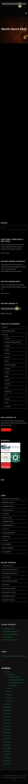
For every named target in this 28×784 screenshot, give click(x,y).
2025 (7, 704)
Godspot (4, 327)
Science (7, 380)
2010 (7, 751)
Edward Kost (9, 54)
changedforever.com (8, 506)
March (10, 701)
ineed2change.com (7, 525)
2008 (7, 758)
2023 (7, 710)
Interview (5, 334)
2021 (7, 717)
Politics (7, 372)
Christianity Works (7, 510)
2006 (7, 764)
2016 (7, 732)
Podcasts (7, 369)
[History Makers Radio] (14, 5)
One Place (5, 540)
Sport (6, 387)
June (10, 691)
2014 (7, 739)
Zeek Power (5, 585)
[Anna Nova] (15, 447)
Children (7, 346)
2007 (7, 761)
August (11, 674)
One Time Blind (6, 544)
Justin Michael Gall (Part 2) (10, 569)
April (10, 698)
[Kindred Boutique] (6, 457)
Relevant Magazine (8, 548)
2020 (7, 720)
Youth (7, 403)
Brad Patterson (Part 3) (9, 588)
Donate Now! (6, 430)
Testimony (8, 391)
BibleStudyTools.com (8, 502)
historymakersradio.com (12, 775)
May (10, 695)
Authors (7, 338)
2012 (7, 745)
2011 (7, 748)
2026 (7, 672)
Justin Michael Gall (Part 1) (10, 573)
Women (7, 399)
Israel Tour (5, 529)
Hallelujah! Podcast (7, 521)
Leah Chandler (10, 166)
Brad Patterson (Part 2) (9, 592)
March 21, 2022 (8, 57)
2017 (7, 729)
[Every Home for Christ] (15, 457)
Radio (6, 376)
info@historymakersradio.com (13, 271)
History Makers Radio (8, 331)
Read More (7, 90)
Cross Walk (5, 514)
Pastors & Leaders (10, 365)
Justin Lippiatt (6, 577)
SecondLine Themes (19, 777)
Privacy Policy (22, 775)
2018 (7, 726)
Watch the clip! (6, 313)
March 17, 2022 (8, 120)
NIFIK (6, 117)
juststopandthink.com (8, 533)
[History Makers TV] (11, 308)
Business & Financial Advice (13, 342)
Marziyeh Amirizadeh (8, 600)
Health (7, 350)
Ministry (7, 353)
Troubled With (6, 552)
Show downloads (7, 656)
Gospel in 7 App (7, 517)
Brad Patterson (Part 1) (9, 596)
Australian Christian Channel (10, 499)
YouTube (7, 406)
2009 (7, 754)
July (10, 688)
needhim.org (6, 536)
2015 (7, 735)
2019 (7, 723)
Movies (7, 357)
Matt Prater (17, 57)
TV (6, 395)
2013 (7, 742)
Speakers (8, 384)
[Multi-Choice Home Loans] (6, 447)
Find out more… (5, 253)
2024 (7, 707)
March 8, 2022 (7, 169)
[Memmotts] (6, 467)
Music (7, 361)
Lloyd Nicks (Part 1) (8, 566)
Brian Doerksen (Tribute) (9, 581)
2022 (7, 713)
